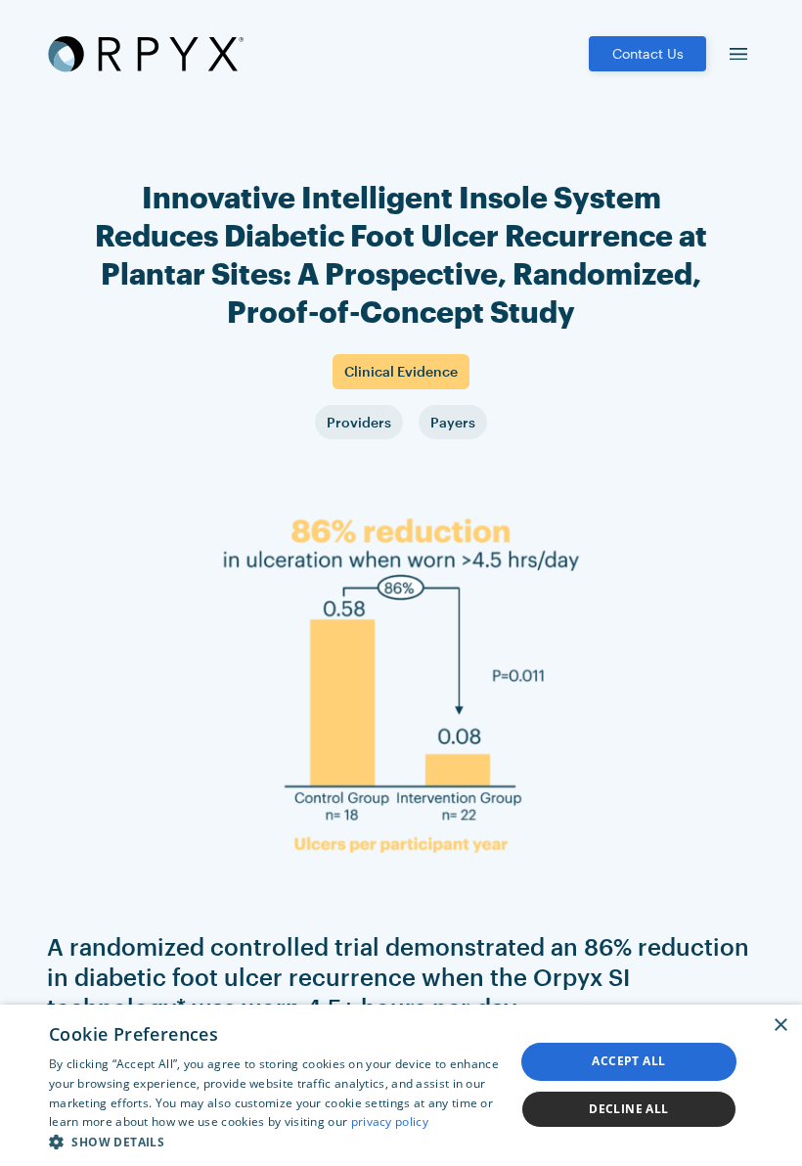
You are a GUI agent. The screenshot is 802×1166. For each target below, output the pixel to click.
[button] (275, 1141)
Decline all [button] (628, 1108)
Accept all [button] (628, 1061)
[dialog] (401, 1085)
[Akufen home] (146, 53)
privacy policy (389, 1121)
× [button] (780, 1025)
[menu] (738, 54)
